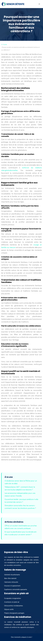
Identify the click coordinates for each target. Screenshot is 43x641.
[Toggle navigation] (39, 4)
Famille (5, 44)
